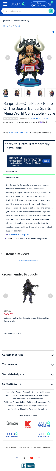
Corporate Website (27, 395)
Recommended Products (19, 274)
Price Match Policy (13, 392)
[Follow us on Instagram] (39, 458)
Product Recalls (18, 398)
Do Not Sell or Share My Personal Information (27, 409)
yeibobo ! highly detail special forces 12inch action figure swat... (26, 319)
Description (11, 171)
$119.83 (7, 311)
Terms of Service (43, 392)
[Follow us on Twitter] (24, 458)
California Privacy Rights (14, 402)
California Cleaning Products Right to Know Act (27, 405)
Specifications (12, 177)
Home (5, 26)
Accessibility (28, 392)
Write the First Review (39, 118)
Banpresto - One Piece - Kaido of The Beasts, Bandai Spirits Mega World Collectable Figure (29, 108)
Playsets (17, 26)
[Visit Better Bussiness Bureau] (28, 465)
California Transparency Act (39, 402)
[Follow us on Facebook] (17, 458)
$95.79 (8, 314)
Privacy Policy (43, 395)
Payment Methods (35, 398)
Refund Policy (11, 395)
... (11, 26)
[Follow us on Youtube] (31, 458)
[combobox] (28, 11)
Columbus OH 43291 (18, 132)
